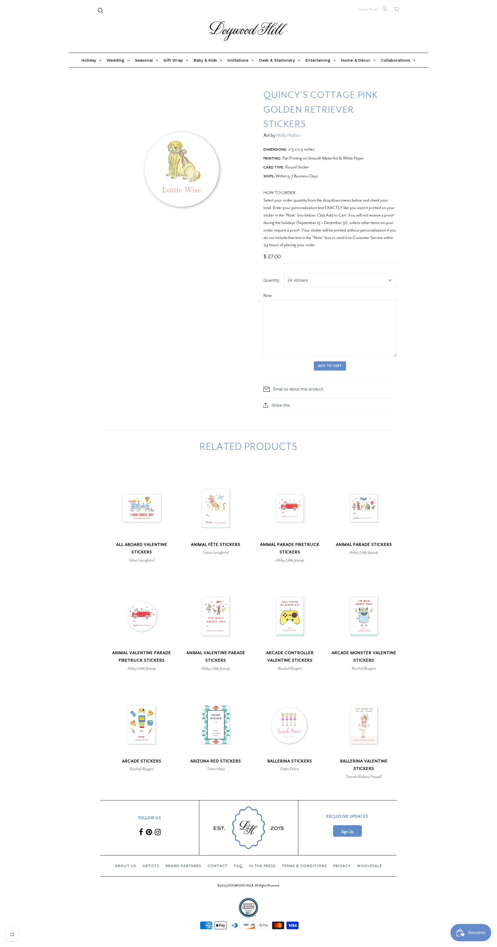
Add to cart (330, 366)
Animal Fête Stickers (215, 544)
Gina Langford (141, 560)
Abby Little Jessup (290, 560)
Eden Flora (289, 769)
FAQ (238, 866)
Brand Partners (183, 866)
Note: (268, 295)
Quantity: (271, 280)
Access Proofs (368, 9)
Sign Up (347, 831)
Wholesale (369, 866)
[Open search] (101, 11)
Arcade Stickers (141, 761)
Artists (151, 866)
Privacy (342, 866)
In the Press (262, 866)
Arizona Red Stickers (215, 761)
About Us (125, 866)
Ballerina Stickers (289, 761)
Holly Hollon (288, 135)
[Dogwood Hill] (248, 31)
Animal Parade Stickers (364, 544)
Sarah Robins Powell (363, 776)
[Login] (385, 9)
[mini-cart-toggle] (396, 9)
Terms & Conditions (304, 866)
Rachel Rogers (290, 668)
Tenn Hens (216, 769)
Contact (218, 866)
